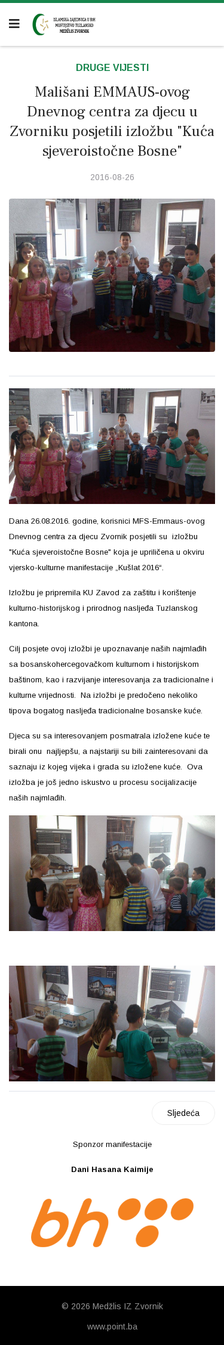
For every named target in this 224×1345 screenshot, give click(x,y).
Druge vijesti (112, 68)
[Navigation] (14, 24)
